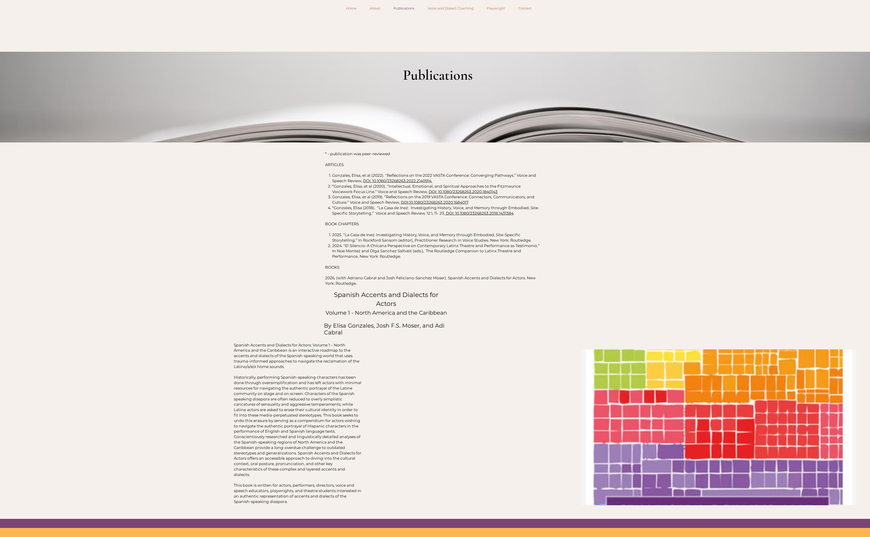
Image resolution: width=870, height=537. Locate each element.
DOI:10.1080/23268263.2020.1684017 (435, 202)
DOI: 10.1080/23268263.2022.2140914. (397, 181)
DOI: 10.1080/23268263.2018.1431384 (479, 213)
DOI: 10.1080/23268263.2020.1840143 (463, 191)
